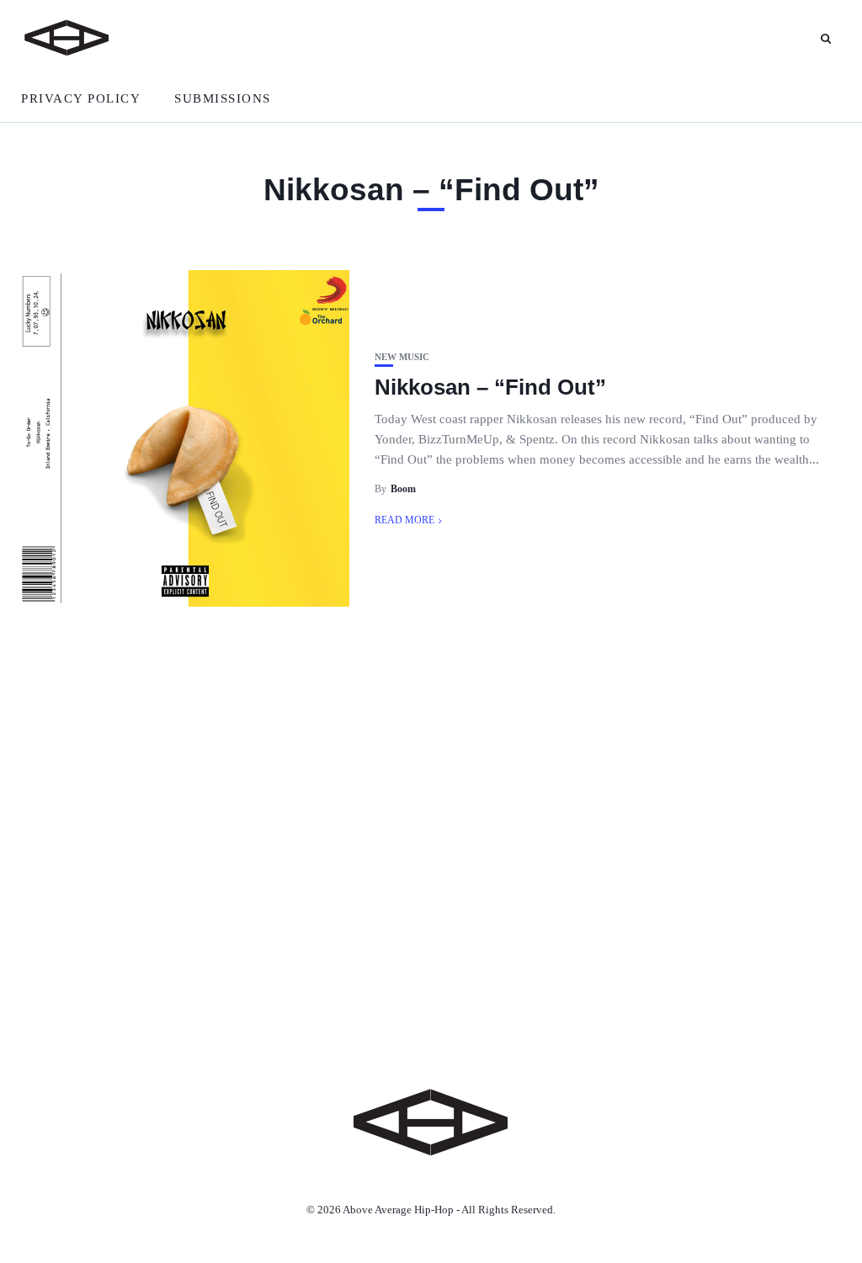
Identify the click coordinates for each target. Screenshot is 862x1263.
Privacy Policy (81, 98)
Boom (403, 489)
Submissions (222, 98)
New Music (402, 357)
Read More (404, 520)
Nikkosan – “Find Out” (490, 387)
